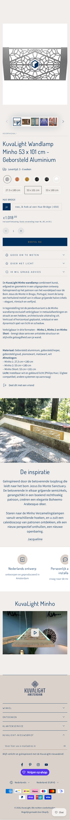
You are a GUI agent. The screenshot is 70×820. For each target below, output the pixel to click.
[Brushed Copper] (17, 179)
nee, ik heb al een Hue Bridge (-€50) (37, 207)
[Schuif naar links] (7, 122)
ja (8, 207)
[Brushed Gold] (27, 179)
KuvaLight (26, 807)
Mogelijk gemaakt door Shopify (35, 812)
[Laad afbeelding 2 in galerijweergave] (35, 122)
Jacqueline (35, 539)
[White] (56, 179)
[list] (35, 567)
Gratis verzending (27, 221)
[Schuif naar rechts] (63, 122)
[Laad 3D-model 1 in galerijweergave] (17, 122)
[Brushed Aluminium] (7, 179)
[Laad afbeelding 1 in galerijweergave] (26, 122)
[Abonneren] (65, 746)
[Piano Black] (46, 179)
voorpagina (9, 133)
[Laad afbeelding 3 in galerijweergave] (44, 122)
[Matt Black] (36, 179)
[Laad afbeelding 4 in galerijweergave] (53, 122)
